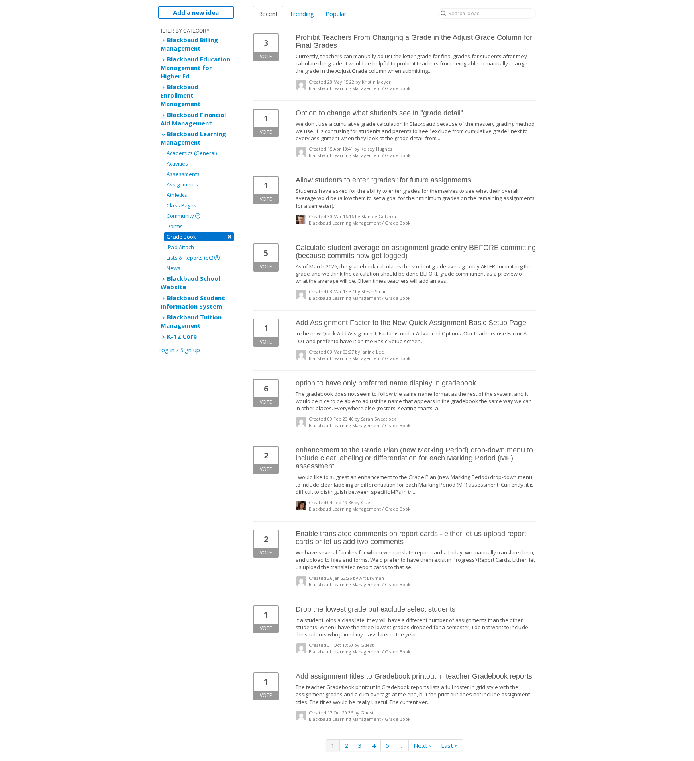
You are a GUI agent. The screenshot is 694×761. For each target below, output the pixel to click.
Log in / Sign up (179, 350)
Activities (177, 163)
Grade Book (199, 236)
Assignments (182, 184)
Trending (301, 14)
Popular (336, 14)
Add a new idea (196, 12)
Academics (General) (192, 153)
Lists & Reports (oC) (190, 257)
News (173, 268)
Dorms (175, 226)
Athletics (177, 194)
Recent (268, 14)
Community (181, 215)
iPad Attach (180, 247)
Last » (449, 745)
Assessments (183, 174)
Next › (422, 745)
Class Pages (181, 205)
